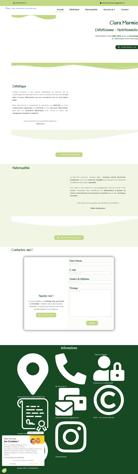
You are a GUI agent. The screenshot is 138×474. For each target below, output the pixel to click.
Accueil (60, 9)
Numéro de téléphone (79, 279)
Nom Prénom (76, 261)
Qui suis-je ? (109, 9)
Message (74, 288)
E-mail (73, 270)
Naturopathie (91, 9)
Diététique (74, 9)
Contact (125, 9)
